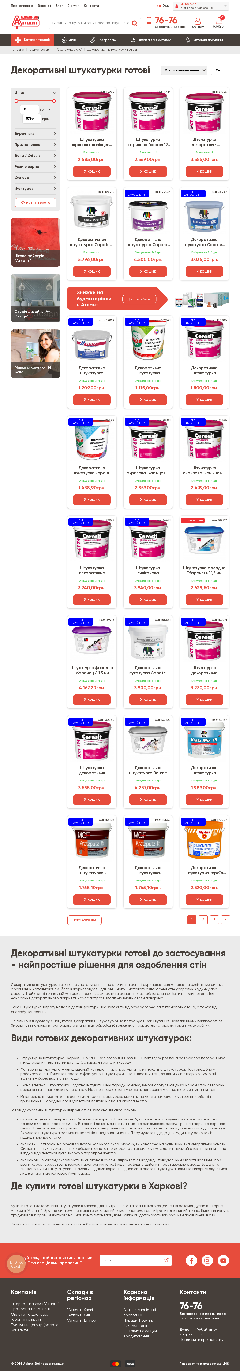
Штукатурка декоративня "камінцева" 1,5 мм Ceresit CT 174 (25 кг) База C (92, 771)
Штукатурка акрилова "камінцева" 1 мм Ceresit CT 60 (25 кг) (148, 471)
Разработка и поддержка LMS (204, 1363)
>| (225, 920)
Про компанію (22, 5)
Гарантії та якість (26, 1320)
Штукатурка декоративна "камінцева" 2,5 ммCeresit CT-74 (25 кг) (92, 571)
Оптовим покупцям (207, 40)
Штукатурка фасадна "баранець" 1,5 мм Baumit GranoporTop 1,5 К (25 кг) (204, 571)
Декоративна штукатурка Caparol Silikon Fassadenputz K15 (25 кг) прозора (148, 242)
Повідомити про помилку (202, 1340)
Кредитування (136, 1336)
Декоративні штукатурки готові (112, 49)
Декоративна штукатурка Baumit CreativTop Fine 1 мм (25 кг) (148, 771)
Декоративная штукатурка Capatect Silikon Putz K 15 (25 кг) (92, 242)
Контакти (91, 5)
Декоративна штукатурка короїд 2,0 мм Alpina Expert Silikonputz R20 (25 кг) (204, 871)
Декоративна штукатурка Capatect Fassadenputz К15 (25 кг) (204, 242)
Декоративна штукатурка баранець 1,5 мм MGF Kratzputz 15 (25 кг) (91, 871)
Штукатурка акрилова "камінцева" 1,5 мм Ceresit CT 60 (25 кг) (91, 142)
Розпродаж (107, 40)
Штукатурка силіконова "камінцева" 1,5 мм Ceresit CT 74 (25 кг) (148, 571)
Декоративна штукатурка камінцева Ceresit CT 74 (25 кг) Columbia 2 (204, 371)
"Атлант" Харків (80, 1310)
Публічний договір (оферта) (35, 1325)
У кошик (92, 171)
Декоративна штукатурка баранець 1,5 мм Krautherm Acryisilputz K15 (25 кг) (92, 371)
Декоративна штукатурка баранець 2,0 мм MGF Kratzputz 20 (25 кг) (148, 871)
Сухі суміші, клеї (69, 49)
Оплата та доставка (154, 40)
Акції (72, 40)
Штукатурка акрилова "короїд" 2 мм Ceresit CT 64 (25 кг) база (148, 142)
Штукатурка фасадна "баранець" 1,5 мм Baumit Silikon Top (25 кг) (92, 671)
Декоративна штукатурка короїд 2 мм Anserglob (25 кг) (91, 471)
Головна (17, 49)
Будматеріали (41, 49)
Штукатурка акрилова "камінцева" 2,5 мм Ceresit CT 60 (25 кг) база (204, 471)
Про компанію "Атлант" (31, 1309)
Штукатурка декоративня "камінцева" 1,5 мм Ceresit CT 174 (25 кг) (204, 142)
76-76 (165, 20)
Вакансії (44, 5)
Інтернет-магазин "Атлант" (35, 1304)
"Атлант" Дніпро (81, 1321)
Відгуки (73, 5)
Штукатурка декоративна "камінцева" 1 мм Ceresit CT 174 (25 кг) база (204, 671)
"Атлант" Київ (78, 1315)
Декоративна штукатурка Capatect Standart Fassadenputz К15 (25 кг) (148, 671)
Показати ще (84, 920)
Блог (59, 5)
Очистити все (35, 203)
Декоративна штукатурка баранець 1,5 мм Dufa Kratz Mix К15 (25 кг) (204, 771)
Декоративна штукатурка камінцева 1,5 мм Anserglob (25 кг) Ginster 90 (148, 371)
